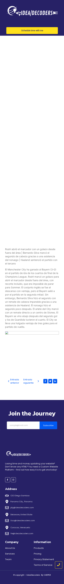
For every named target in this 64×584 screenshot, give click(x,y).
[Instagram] (13, 479)
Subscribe (48, 425)
